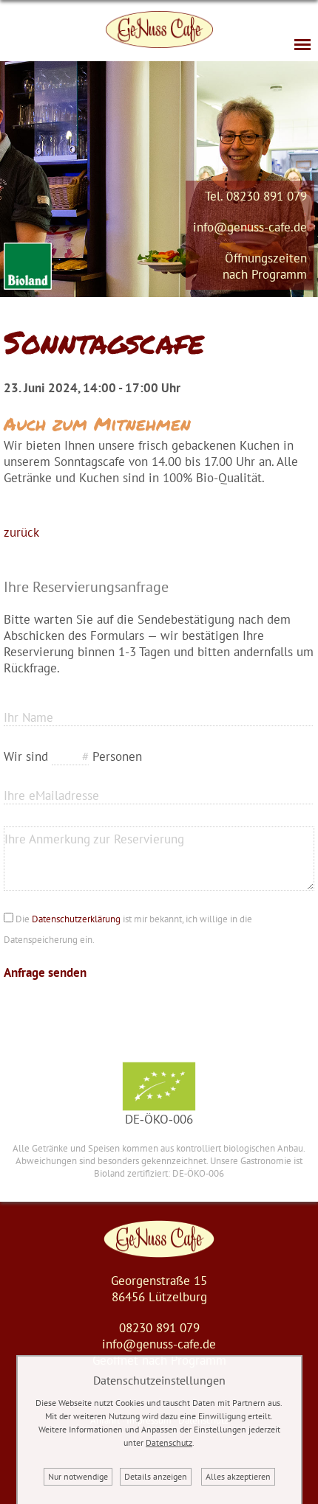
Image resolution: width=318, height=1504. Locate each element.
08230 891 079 (266, 196)
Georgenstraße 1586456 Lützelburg (159, 1289)
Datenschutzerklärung (76, 919)
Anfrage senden (45, 972)
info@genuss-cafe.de (250, 227)
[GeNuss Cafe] (159, 1253)
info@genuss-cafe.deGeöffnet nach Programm (159, 1352)
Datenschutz (169, 1442)
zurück (21, 532)
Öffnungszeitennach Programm (265, 266)
